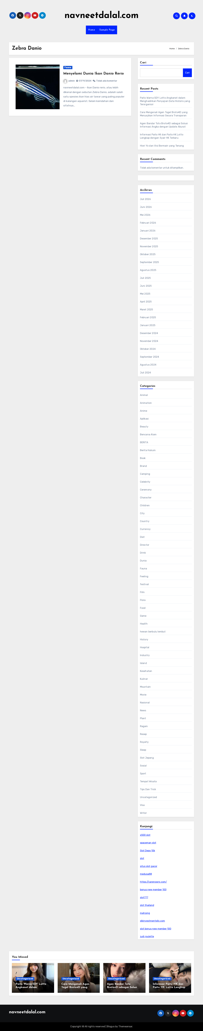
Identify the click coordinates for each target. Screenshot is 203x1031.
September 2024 (149, 356)
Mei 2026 (145, 214)
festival (144, 584)
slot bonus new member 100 (155, 928)
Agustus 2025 (148, 270)
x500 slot (145, 835)
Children (145, 505)
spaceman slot (148, 842)
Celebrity (145, 481)
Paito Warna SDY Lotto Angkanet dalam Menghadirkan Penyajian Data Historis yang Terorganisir (165, 101)
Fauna (67, 67)
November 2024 (149, 341)
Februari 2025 (148, 317)
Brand (143, 466)
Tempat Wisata (148, 781)
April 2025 (146, 301)
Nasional (145, 702)
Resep (143, 734)
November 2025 (149, 246)
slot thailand (147, 905)
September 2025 (149, 262)
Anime (143, 410)
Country (144, 521)
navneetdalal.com (101, 15)
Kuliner (144, 679)
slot (142, 858)
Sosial (143, 765)
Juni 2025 (146, 285)
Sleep (143, 749)
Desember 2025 (149, 238)
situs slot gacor (148, 866)
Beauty (144, 426)
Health (144, 623)
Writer (143, 813)
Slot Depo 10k (147, 850)
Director (144, 544)
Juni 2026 (146, 207)
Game (143, 615)
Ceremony (146, 489)
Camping (145, 474)
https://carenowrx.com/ (153, 881)
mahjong (145, 913)
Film (142, 592)
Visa (142, 805)
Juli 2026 (145, 199)
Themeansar (125, 1026)
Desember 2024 (149, 333)
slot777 (144, 897)
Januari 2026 (147, 230)
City (142, 513)
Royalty (144, 742)
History (144, 639)
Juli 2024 (145, 372)
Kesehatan (146, 671)
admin (71, 81)
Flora (143, 600)
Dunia (143, 560)
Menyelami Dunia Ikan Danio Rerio (93, 73)
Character (146, 497)
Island (143, 663)
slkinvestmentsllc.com (152, 920)
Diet (142, 537)
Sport (143, 773)
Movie (143, 694)
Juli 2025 (145, 278)
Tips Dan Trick (148, 789)
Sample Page (107, 30)
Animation (146, 403)
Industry (145, 655)
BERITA (144, 442)
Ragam (144, 726)
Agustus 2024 (148, 364)
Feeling (144, 576)
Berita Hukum (148, 450)
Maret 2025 (146, 309)
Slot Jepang (147, 757)
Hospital (144, 647)
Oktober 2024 (148, 349)
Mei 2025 (145, 293)
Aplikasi (144, 418)
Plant (143, 718)
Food (143, 608)
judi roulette (147, 936)
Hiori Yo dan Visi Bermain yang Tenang (162, 145)
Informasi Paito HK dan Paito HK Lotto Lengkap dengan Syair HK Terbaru (169, 987)
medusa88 (146, 874)
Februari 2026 (148, 222)
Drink (143, 552)
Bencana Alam (148, 434)
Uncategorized (148, 797)
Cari (143, 62)
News (143, 710)
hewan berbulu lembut (153, 631)
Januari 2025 (147, 325)
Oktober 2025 (147, 254)
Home (91, 30)
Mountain (145, 686)
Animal (144, 395)
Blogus (111, 1026)
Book (143, 458)
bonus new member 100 (153, 889)
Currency (145, 529)
